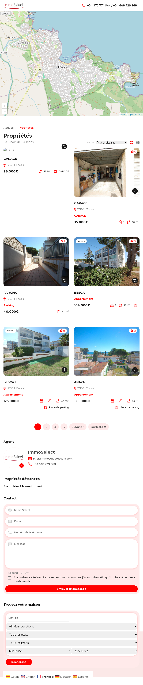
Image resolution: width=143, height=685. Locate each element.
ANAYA (79, 382)
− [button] (5, 111)
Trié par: (90, 142)
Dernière (97, 426)
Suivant (77, 426)
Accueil (8, 127)
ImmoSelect (41, 452)
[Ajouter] (64, 146)
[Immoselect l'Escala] (13, 5)
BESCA (79, 292)
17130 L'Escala (15, 165)
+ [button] (5, 106)
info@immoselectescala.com (53, 458)
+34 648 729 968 (44, 464)
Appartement (83, 298)
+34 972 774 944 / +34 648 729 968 (112, 5)
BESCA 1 (9, 382)
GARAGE (10, 158)
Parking (8, 305)
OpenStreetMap (135, 114)
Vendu (81, 241)
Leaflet (122, 114)
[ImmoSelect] (13, 457)
